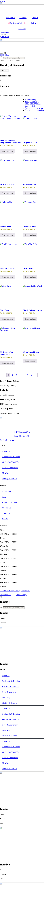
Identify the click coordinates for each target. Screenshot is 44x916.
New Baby (6, 473)
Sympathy (23, 18)
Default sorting (30, 99)
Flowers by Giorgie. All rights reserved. (15, 591)
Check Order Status (9, 502)
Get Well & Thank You (10, 462)
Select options (7, 151)
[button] (2, 1)
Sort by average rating (33, 104)
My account (6, 491)
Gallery (33, 23)
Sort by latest (30, 106)
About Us (6, 513)
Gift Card (22, 29)
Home (2, 60)
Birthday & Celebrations (11, 457)
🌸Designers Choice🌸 (17, 23)
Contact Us (6, 508)
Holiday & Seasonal (9, 479)
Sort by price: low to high (34, 108)
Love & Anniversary (10, 468)
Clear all (4, 71)
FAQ (4, 497)
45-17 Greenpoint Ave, (22, 432)
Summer (35, 18)
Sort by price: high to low (34, 110)
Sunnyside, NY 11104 (22, 436)
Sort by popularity (31, 102)
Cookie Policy (21, 595)
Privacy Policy (5, 595)
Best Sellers (10, 18)
